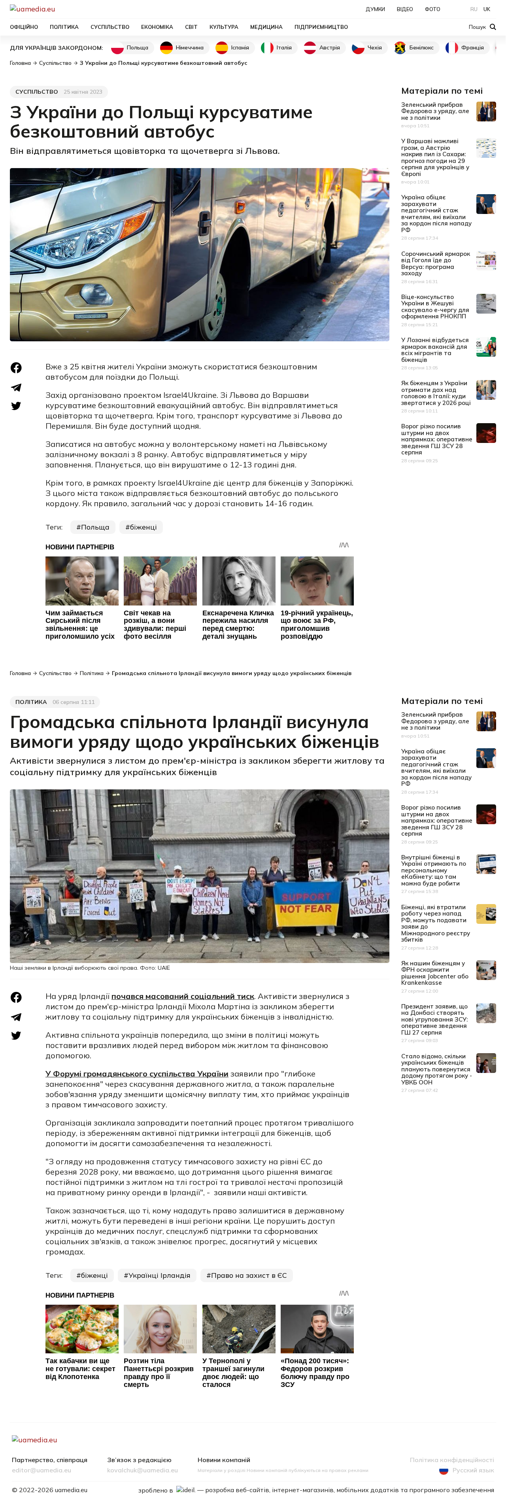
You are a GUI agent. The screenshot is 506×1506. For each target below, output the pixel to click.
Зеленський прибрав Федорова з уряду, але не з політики (435, 111)
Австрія (329, 47)
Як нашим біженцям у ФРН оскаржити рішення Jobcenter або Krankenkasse (434, 973)
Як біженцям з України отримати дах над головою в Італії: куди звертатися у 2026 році (436, 393)
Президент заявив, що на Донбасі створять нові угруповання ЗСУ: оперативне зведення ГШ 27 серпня (434, 1019)
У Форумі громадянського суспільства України (136, 1073)
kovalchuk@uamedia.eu (142, 1470)
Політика (64, 27)
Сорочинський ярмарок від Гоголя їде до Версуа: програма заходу (435, 263)
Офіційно (24, 27)
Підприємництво (321, 27)
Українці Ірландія (159, 1275)
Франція (472, 47)
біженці (143, 527)
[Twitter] (16, 406)
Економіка (157, 27)
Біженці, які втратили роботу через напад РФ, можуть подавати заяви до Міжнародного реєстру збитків (435, 923)
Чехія (375, 47)
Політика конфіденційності (452, 1460)
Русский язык (473, 1470)
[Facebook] (16, 367)
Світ (191, 27)
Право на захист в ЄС (249, 1275)
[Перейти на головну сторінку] (60, 8)
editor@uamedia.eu (41, 1470)
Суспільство (110, 27)
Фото (432, 9)
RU (474, 9)
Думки (375, 9)
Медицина (266, 27)
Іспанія (240, 47)
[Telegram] (16, 387)
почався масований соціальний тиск (182, 996)
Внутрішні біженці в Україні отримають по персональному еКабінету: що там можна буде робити (433, 870)
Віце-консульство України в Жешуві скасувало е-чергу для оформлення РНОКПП (435, 306)
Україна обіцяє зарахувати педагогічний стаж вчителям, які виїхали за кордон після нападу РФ (436, 213)
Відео (405, 9)
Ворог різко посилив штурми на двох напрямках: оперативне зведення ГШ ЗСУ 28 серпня (436, 439)
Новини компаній (224, 1460)
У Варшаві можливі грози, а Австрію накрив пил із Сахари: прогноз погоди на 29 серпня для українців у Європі (435, 157)
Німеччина (190, 47)
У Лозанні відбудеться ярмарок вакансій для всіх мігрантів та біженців (435, 349)
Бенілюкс (422, 47)
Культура (224, 27)
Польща (137, 47)
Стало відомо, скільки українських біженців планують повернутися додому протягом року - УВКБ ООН (436, 1069)
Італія (284, 47)
